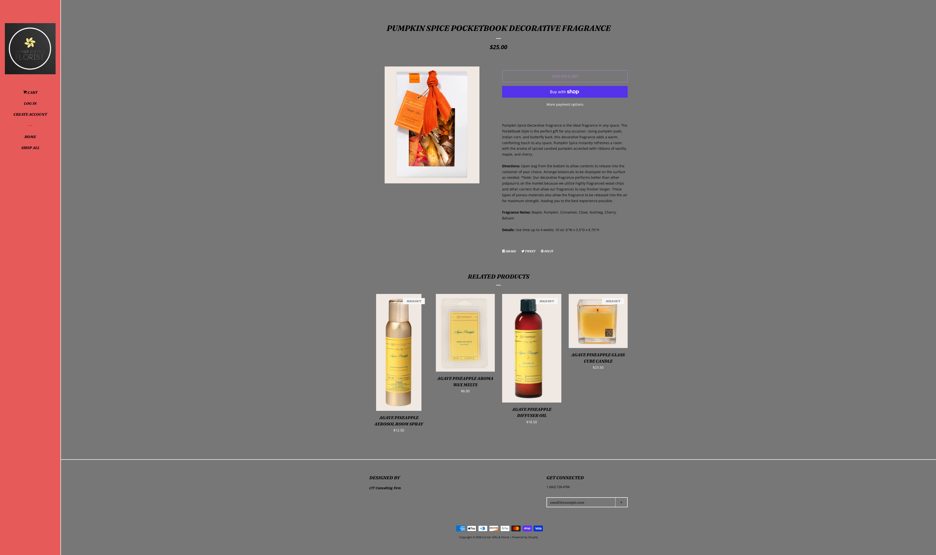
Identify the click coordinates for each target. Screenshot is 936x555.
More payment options (565, 104)
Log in (30, 103)
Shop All (30, 147)
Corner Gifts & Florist (496, 537)
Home (30, 136)
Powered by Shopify (525, 537)
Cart (32, 92)
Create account (30, 114)
